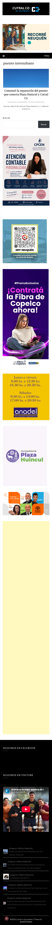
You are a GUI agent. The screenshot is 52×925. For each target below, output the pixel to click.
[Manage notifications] (7, 918)
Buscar (6, 118)
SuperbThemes (26, 921)
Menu (46, 55)
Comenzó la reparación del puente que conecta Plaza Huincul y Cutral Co (26, 94)
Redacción (40, 102)
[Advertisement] (26, 627)
